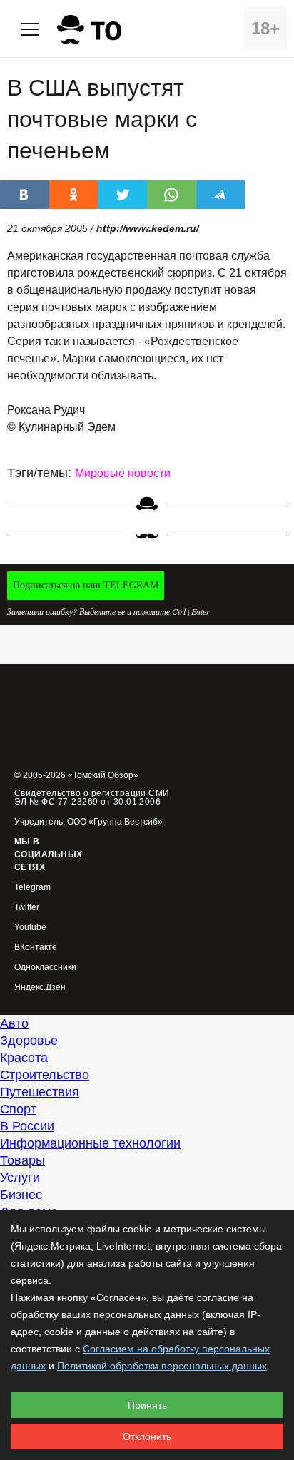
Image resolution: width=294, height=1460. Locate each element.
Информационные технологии (90, 1143)
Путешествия (39, 1092)
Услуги (20, 1177)
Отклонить (147, 1436)
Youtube (30, 927)
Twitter (26, 907)
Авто (14, 1023)
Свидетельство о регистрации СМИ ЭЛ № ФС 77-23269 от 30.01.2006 (92, 797)
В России (27, 1126)
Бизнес (21, 1195)
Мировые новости (123, 473)
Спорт (18, 1109)
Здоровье (29, 1040)
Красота (24, 1058)
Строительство (44, 1075)
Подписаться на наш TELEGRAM (85, 585)
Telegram (32, 887)
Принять (147, 1405)
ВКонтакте (35, 947)
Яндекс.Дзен (40, 987)
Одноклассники (45, 967)
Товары (22, 1160)
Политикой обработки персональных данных (162, 1366)
